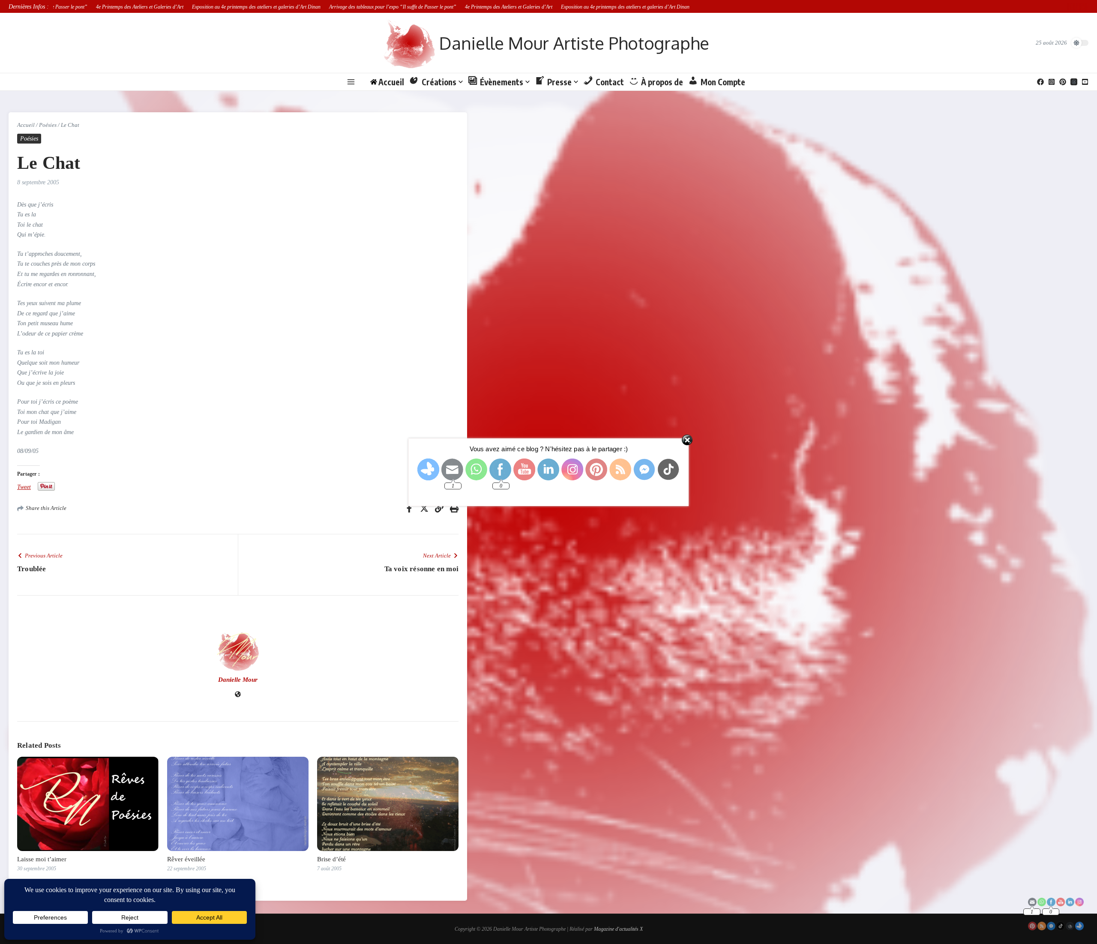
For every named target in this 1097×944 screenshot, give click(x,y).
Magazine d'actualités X (618, 929)
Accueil (26, 125)
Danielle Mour (238, 679)
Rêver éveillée (186, 859)
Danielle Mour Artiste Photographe (574, 43)
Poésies (48, 125)
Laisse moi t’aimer (41, 859)
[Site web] (238, 695)
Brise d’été (331, 859)
